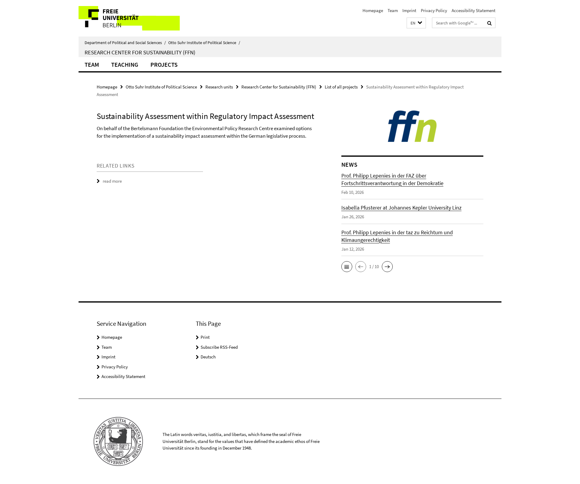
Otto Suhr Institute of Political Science (204, 42)
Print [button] (205, 337)
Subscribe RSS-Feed (219, 347)
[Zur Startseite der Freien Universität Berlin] (129, 18)
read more (112, 181)
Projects (164, 64)
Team (393, 10)
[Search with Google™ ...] (489, 23)
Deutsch (208, 357)
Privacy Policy (434, 10)
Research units (219, 87)
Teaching (124, 64)
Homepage (372, 10)
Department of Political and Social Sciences (125, 42)
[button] (416, 23)
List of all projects (341, 87)
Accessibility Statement (473, 10)
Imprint (409, 10)
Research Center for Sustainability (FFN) (140, 52)
